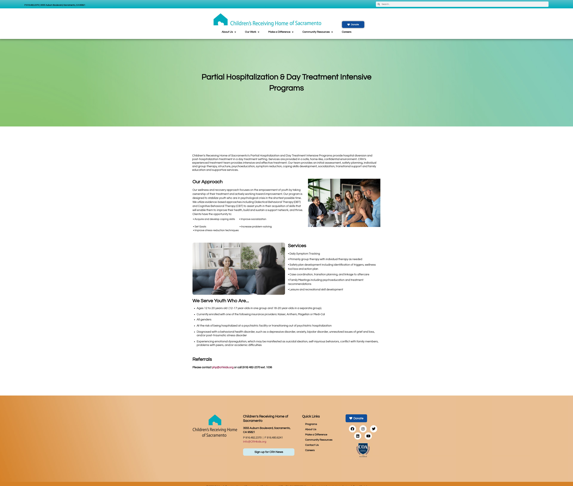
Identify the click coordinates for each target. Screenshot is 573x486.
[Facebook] (352, 428)
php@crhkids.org (223, 367)
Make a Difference (279, 32)
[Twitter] (373, 428)
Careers (346, 32)
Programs (311, 424)
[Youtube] (368, 436)
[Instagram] (363, 428)
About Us (227, 32)
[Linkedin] (357, 436)
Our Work (250, 32)
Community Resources (316, 32)
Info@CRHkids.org (254, 441)
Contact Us (312, 445)
